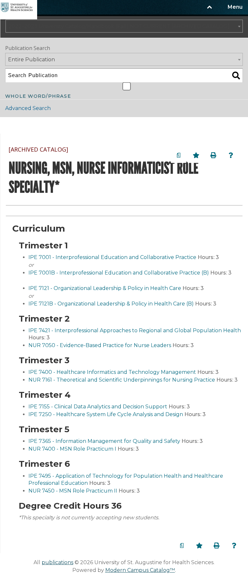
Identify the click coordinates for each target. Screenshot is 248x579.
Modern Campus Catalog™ (140, 570)
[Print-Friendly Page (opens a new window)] (213, 155)
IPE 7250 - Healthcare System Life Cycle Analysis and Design (105, 414)
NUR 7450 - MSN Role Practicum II (72, 491)
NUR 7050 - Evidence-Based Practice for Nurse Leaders (99, 345)
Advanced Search (28, 108)
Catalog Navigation (38, 125)
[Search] (236, 75)
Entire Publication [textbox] (31, 59)
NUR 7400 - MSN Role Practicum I (72, 449)
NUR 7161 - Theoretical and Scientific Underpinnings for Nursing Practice (121, 380)
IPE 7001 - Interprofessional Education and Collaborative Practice (112, 257)
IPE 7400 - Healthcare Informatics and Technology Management (112, 372)
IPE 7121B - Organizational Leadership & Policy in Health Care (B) (111, 304)
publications (57, 562)
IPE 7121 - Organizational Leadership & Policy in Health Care (104, 288)
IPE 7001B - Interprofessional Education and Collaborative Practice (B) (118, 273)
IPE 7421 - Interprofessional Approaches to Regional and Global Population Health (134, 330)
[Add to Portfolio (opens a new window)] (196, 155)
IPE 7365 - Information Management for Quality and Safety (104, 441)
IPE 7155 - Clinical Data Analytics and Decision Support (97, 407)
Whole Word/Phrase (38, 95)
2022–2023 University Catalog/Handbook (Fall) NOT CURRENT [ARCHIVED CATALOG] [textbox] (118, 26)
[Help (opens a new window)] (231, 155)
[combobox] (124, 26)
